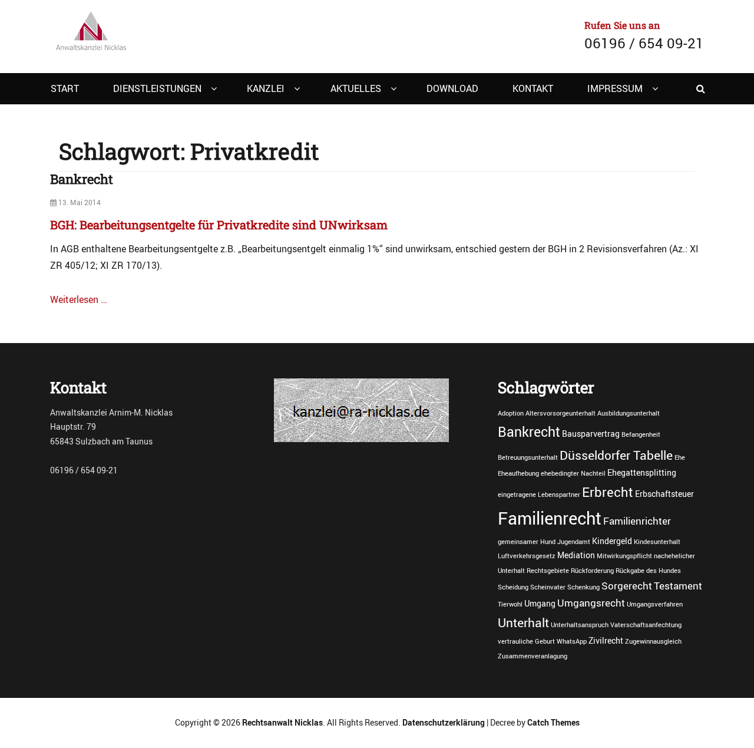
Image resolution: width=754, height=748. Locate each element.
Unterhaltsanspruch (580, 625)
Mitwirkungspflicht (624, 556)
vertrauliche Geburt (526, 641)
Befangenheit (640, 434)
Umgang (539, 603)
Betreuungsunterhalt (528, 457)
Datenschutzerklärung (443, 722)
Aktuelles (355, 88)
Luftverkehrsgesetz (526, 556)
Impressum (615, 88)
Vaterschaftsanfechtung (646, 625)
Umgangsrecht (591, 603)
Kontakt (532, 88)
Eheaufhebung (518, 473)
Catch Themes (553, 722)
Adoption (511, 413)
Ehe (679, 457)
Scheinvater (548, 587)
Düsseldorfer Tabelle (616, 454)
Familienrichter (637, 521)
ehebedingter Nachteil (573, 473)
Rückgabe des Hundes (648, 570)
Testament (678, 585)
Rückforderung (592, 570)
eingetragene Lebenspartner (539, 494)
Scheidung (513, 587)
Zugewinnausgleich (653, 641)
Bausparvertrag (591, 433)
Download (452, 88)
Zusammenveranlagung (532, 656)
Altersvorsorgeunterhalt (560, 413)
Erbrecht (607, 491)
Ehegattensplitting (641, 472)
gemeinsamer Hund (526, 542)
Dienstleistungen (157, 88)
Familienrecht (549, 518)
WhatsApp (572, 641)
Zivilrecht (605, 640)
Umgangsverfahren (655, 604)
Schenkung (583, 587)
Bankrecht (81, 178)
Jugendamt (573, 542)
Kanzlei (266, 88)
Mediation (576, 555)
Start (65, 88)
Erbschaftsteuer (664, 493)
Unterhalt (523, 622)
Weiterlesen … (78, 299)
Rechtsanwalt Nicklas (282, 722)
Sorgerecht (626, 585)
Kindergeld (612, 540)
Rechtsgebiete (548, 570)
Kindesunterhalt (657, 542)
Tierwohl (510, 604)
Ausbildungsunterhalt (628, 413)
